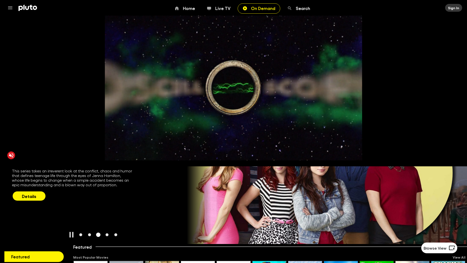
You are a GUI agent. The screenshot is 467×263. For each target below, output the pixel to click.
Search (303, 8)
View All (459, 257)
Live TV (223, 8)
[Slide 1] (80, 234)
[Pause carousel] (71, 235)
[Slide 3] (98, 234)
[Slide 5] (115, 234)
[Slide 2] (89, 234)
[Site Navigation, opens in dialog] (11, 8)
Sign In (453, 8)
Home (189, 8)
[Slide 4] (107, 234)
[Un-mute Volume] (11, 155)
